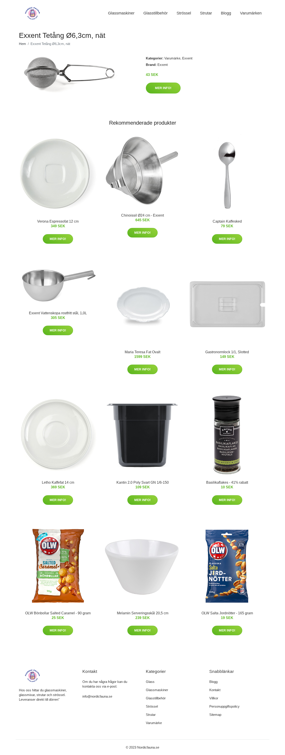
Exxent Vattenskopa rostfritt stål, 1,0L (58, 313)
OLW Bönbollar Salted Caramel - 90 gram (58, 613)
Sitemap (215, 714)
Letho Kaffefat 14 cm (58, 482)
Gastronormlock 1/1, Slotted (227, 352)
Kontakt (214, 690)
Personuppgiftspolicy (224, 706)
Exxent (187, 58)
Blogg (226, 13)
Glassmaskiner (121, 13)
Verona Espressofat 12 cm (58, 221)
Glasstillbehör (155, 13)
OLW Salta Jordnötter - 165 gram (227, 613)
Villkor (213, 698)
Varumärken (251, 13)
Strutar (206, 13)
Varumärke (172, 58)
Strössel (184, 13)
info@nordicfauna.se (97, 696)
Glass (150, 682)
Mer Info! (163, 88)
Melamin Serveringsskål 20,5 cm (142, 613)
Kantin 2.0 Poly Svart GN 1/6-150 (142, 482)
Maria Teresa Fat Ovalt (142, 352)
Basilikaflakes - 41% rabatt (227, 482)
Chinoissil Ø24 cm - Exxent (142, 215)
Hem (22, 44)
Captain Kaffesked (227, 221)
